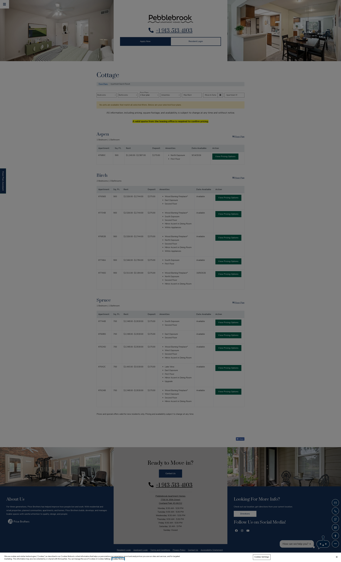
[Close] (337, 557)
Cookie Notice (118, 559)
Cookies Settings (261, 557)
